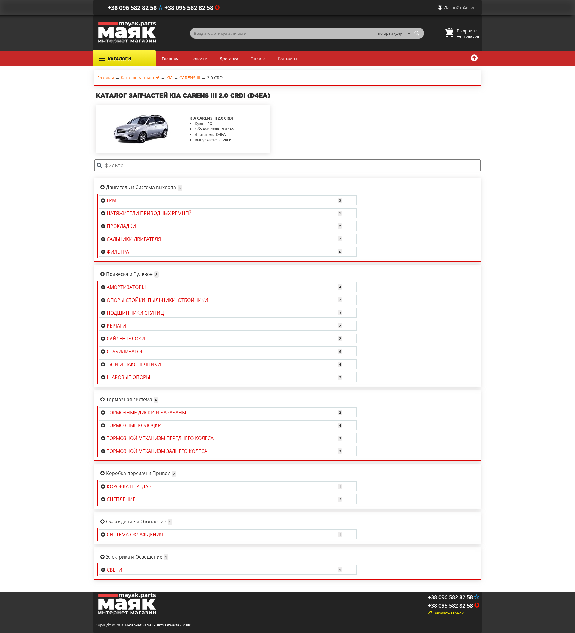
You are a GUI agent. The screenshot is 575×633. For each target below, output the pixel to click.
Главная (170, 59)
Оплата (258, 59)
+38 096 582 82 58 (133, 8)
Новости (199, 59)
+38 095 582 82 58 (189, 8)
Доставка (229, 59)
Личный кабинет (459, 7)
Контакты (287, 59)
